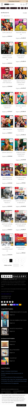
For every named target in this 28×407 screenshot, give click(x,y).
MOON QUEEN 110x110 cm (21, 56)
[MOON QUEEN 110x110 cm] (21, 48)
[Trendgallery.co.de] (9, 4)
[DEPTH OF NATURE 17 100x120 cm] (21, 193)
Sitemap (15, 393)
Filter (25, 13)
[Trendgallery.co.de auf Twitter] (4, 302)
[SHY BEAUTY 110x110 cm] (21, 121)
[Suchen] (21, 4)
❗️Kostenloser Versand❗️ (14, 1)
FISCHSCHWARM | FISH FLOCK (18, 320)
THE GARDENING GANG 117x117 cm (7, 178)
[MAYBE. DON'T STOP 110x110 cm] (7, 73)
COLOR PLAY (13, 358)
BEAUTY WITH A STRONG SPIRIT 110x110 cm (21, 82)
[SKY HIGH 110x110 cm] (21, 98)
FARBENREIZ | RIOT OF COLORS (18, 312)
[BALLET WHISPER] (5, 352)
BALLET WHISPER (14, 349)
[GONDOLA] (5, 344)
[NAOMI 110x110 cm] (7, 145)
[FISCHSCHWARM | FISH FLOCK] (5, 323)
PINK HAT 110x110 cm (21, 33)
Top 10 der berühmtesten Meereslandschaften (12, 377)
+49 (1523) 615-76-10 (6, 296)
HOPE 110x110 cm (7, 32)
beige (8, 8)
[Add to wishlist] (11, 20)
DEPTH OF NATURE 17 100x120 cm (21, 201)
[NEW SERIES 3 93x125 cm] (7, 193)
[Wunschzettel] (23, 4)
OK (22, 265)
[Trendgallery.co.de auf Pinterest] (7, 302)
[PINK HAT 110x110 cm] (21, 25)
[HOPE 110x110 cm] (7, 25)
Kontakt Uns (8, 393)
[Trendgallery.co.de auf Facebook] (2, 302)
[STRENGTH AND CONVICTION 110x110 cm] (21, 145)
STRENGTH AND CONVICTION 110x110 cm (20, 154)
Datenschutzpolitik (6, 391)
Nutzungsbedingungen (18, 391)
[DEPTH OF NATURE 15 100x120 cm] (21, 216)
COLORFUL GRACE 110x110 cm (21, 178)
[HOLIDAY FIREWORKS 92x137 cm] (7, 240)
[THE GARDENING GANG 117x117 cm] (7, 170)
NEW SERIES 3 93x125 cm (7, 201)
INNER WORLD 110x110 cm (7, 106)
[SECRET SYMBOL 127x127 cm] (21, 240)
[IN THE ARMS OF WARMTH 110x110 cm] (7, 48)
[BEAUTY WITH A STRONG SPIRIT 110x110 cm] (21, 73)
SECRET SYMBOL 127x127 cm (20, 248)
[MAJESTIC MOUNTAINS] (5, 331)
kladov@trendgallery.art (6, 293)
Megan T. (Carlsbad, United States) (9, 371)
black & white (14, 8)
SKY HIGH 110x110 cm (21, 106)
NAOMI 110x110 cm (7, 152)
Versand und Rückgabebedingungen (10, 389)
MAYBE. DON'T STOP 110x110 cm (7, 81)
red (25, 8)
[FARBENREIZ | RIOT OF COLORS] (5, 315)
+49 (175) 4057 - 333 (5, 298)
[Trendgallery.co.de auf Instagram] (10, 302)
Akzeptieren (21, 405)
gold (19, 8)
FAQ (2, 393)
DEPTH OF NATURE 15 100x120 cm (21, 225)
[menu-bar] (2, 4)
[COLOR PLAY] (5, 361)
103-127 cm (7, 15)
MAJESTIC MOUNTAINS (16, 328)
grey (22, 8)
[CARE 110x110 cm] (7, 121)
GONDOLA (13, 341)
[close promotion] (27, 1)
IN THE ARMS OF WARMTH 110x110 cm (7, 57)
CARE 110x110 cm (7, 129)
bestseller (3, 8)
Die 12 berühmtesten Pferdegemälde (10, 383)
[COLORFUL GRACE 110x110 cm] (21, 170)
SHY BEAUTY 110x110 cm (20, 130)
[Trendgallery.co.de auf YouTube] (12, 302)
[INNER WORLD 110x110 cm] (7, 98)
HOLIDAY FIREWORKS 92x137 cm (7, 249)
